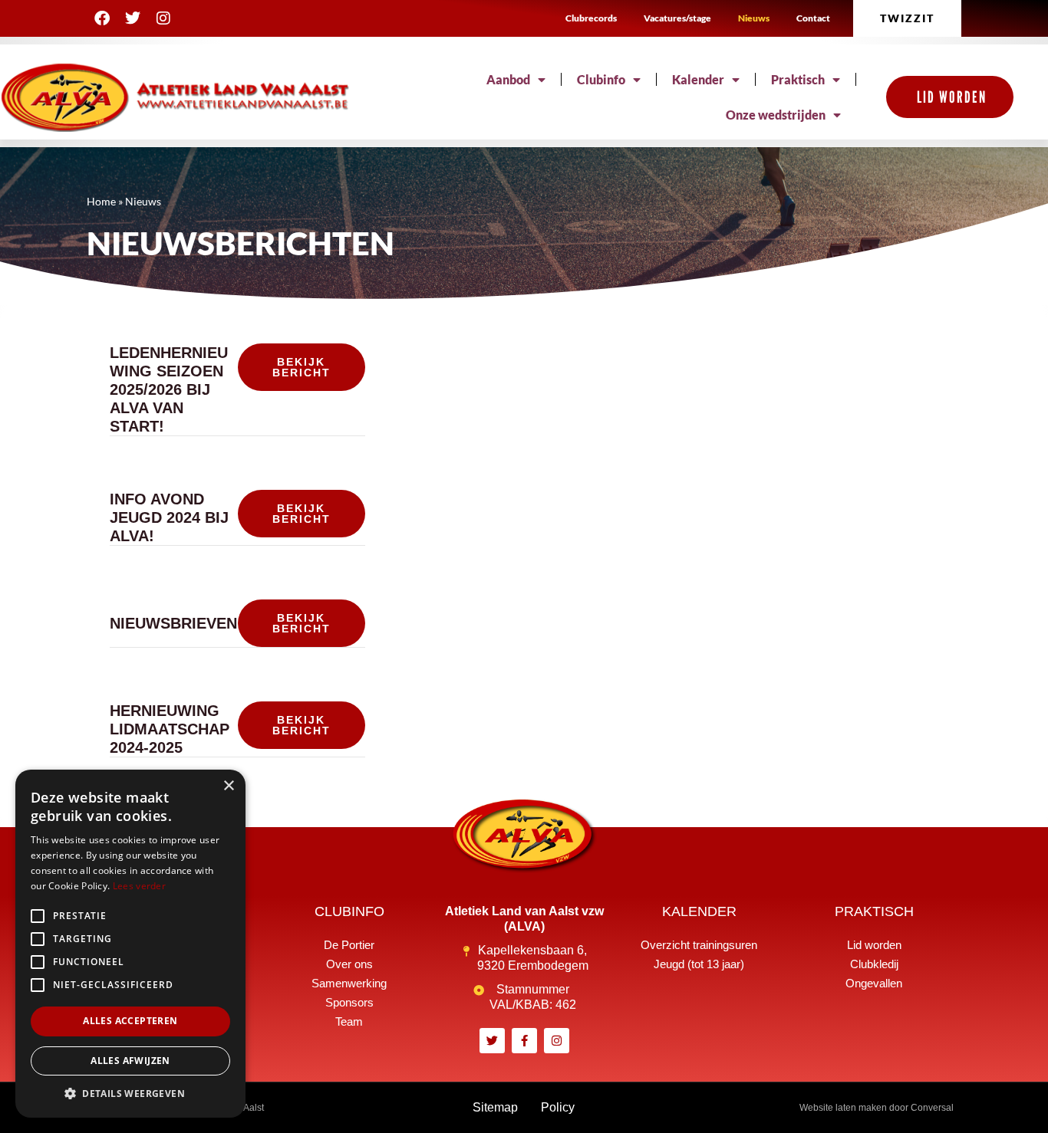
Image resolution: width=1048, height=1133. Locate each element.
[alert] (130, 944)
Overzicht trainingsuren (699, 944)
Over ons (349, 963)
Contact (813, 18)
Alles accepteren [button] (130, 1020)
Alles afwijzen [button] (130, 1060)
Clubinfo (601, 79)
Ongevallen (873, 983)
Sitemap (495, 1107)
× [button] (228, 786)
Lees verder (139, 885)
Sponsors (349, 1002)
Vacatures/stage (677, 18)
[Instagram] (163, 18)
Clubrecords (591, 18)
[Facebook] (102, 18)
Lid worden (874, 944)
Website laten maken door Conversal (876, 1107)
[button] (130, 1093)
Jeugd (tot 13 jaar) (699, 963)
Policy (558, 1107)
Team (349, 1021)
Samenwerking (349, 983)
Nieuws (754, 18)
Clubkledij (874, 963)
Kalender (698, 79)
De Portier (349, 944)
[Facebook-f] (524, 1040)
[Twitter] (132, 18)
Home (101, 201)
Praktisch (798, 79)
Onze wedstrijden (776, 114)
